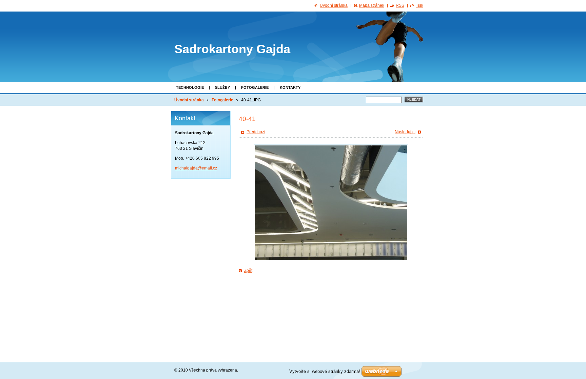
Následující (405, 131)
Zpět (248, 270)
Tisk (419, 5)
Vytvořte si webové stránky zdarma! (324, 371)
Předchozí (256, 131)
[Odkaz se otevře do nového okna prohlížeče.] (331, 202)
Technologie (190, 87)
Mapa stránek (371, 5)
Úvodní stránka (189, 100)
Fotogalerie (255, 87)
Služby (222, 87)
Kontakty (290, 87)
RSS (400, 5)
